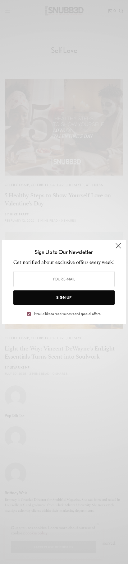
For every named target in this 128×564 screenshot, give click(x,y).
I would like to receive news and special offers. (67, 314)
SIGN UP (63, 297)
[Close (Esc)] (118, 249)
